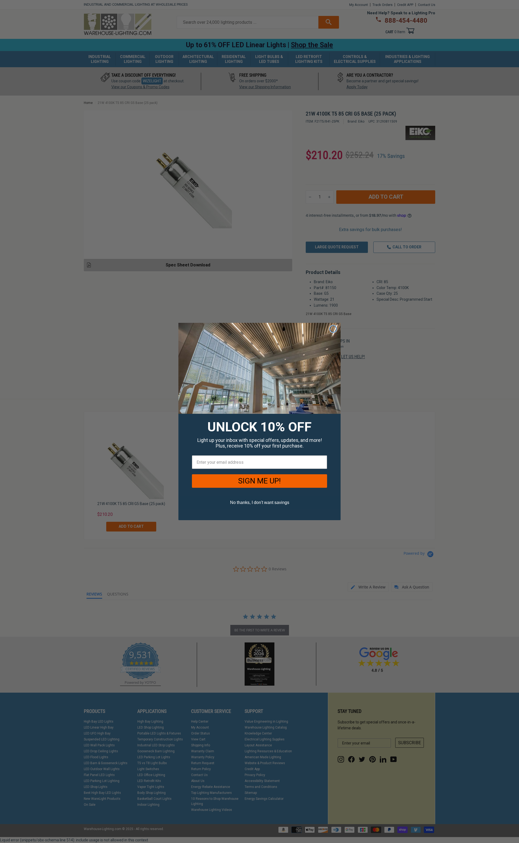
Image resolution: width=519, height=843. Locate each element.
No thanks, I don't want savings (259, 502)
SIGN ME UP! (259, 480)
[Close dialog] (333, 329)
